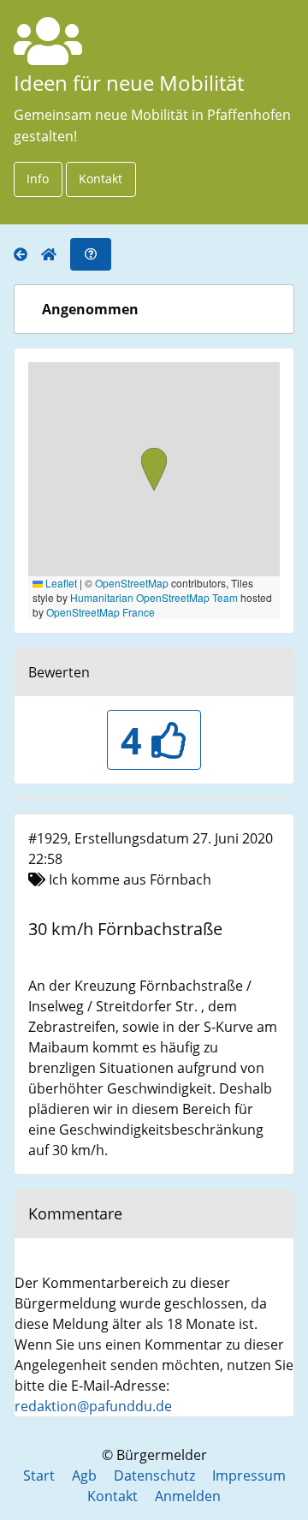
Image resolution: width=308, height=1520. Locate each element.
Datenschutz (154, 1475)
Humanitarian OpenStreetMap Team (154, 597)
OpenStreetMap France (100, 612)
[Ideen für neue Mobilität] (27, 254)
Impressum (249, 1475)
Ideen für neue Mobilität (129, 83)
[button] (154, 471)
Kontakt (100, 178)
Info (38, 178)
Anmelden (188, 1496)
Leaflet (60, 582)
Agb (84, 1475)
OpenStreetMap (132, 582)
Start (39, 1475)
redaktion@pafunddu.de (93, 1406)
